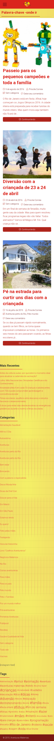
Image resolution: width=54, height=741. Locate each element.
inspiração (32, 711)
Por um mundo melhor (10, 603)
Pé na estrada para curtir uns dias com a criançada (25, 297)
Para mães (5, 577)
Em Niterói (4, 504)
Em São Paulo (6, 511)
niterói (31, 716)
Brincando (5, 471)
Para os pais (6, 584)
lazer (43, 711)
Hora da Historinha (8, 544)
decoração (7, 694)
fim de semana (36, 707)
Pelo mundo (32, 314)
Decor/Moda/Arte (8, 484)
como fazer (41, 686)
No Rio (3, 564)
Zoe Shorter (33, 729)
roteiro (37, 724)
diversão (8, 698)
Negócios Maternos (9, 557)
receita (5, 724)
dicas (26, 694)
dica (17, 694)
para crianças (8, 720)
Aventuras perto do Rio (16, 314)
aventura (46, 681)
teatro (4, 728)
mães (20, 716)
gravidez (14, 711)
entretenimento (12, 703)
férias (4, 711)
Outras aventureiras (9, 570)
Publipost (4, 623)
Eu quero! (4, 524)
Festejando (5, 537)
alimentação (7, 681)
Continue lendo (28, 119)
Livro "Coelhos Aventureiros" (13, 551)
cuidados (37, 690)
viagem (13, 728)
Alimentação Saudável (10, 425)
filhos (20, 707)
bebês (30, 685)
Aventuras (4, 445)
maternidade (7, 716)
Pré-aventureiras (7, 610)
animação (32, 681)
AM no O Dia (5, 432)
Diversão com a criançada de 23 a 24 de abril (24, 187)
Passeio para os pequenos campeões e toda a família (26, 76)
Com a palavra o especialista (13, 478)
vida (23, 729)
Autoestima (5, 438)
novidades (42, 716)
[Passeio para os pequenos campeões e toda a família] (27, 43)
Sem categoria (12, 93)
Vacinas (3, 656)
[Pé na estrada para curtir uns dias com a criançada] (27, 264)
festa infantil (7, 707)
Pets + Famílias (7, 597)
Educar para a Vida (8, 498)
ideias (22, 712)
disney (35, 694)
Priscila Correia (36, 89)
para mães (23, 720)
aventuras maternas (13, 685)
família (37, 703)
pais (51, 716)
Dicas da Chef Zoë (8, 491)
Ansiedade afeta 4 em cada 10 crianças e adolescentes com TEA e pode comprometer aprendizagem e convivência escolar (25, 391)
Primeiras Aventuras (9, 617)
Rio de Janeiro (21, 724)
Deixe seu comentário (33, 94)
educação (30, 698)
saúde (48, 724)
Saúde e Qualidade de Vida (12, 636)
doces (19, 699)
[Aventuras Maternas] (27, 4)
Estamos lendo (7, 517)
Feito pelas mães (7, 531)
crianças (9, 690)
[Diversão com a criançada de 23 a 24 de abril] (27, 154)
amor (19, 681)
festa (46, 703)
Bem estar (4, 465)
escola (26, 703)
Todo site (4, 650)
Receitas (4, 630)
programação (40, 720)
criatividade (24, 690)
